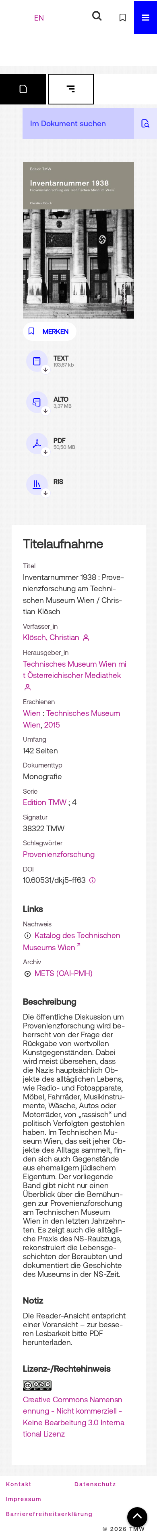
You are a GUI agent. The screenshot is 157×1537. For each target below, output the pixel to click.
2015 (52, 724)
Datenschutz (95, 1484)
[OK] (96, 16)
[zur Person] (86, 637)
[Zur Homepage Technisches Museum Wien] (18, 17)
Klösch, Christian (51, 637)
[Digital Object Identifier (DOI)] (92, 880)
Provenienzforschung (59, 854)
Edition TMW (44, 802)
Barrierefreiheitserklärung (49, 1514)
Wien (32, 713)
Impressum (23, 1499)
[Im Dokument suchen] (145, 123)
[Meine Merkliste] (122, 17)
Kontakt (19, 1484)
